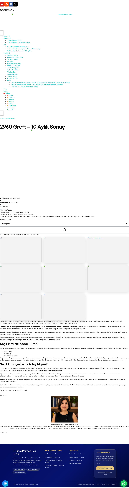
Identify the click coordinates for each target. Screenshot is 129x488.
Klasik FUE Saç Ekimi (13, 66)
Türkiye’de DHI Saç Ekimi (15, 57)
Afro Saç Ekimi (11, 72)
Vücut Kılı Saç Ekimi (13, 68)
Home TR (7, 36)
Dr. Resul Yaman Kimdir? (14, 40)
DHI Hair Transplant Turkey (76, 454)
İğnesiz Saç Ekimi (12, 74)
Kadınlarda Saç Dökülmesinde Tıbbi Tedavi (24, 87)
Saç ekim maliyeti (12, 59)
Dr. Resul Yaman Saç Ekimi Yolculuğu (18, 42)
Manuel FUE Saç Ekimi (14, 63)
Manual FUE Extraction (75, 460)
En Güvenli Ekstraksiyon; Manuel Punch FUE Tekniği (23, 49)
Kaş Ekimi (10, 61)
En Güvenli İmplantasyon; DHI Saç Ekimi (19, 51)
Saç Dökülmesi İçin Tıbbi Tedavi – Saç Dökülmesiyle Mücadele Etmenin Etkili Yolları (37, 85)
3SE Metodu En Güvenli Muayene (17, 47)
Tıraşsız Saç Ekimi (12, 78)
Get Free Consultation (105, 468)
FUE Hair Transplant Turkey (77, 457)
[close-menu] (2, 113)
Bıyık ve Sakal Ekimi (13, 70)
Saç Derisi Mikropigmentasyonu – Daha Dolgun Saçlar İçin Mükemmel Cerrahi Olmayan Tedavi (40, 82)
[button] (126, 223)
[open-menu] (2, 33)
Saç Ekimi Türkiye (12, 55)
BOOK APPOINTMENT (7, 118)
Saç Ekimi (7, 53)
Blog (5, 89)
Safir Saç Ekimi (11, 76)
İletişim (6, 91)
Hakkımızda (7, 38)
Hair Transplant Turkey (51, 454)
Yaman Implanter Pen (75, 463)
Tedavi (9, 80)
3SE (5, 44)
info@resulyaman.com (7, 11)
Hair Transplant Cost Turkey (53, 457)
